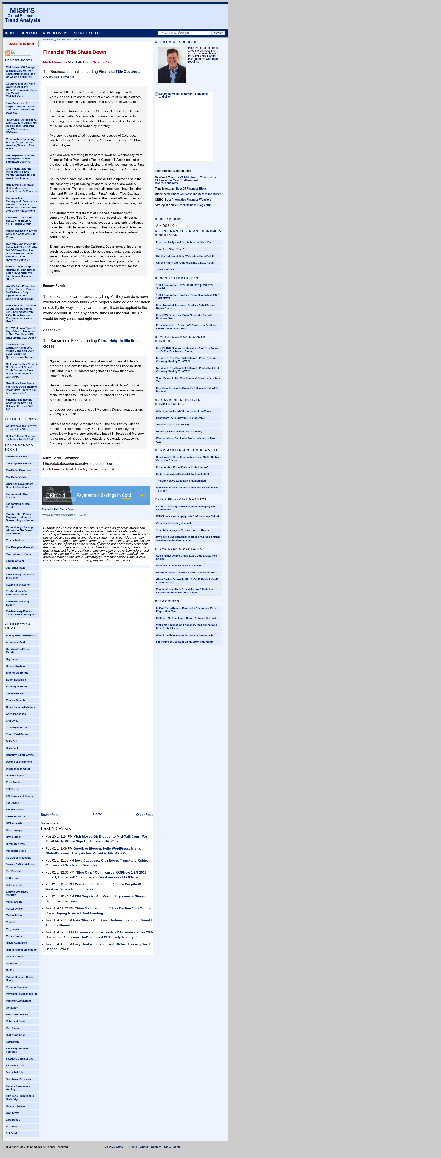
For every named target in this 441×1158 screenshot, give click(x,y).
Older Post (144, 814)
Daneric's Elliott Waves (20, 754)
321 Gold (11, 1133)
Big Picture (12, 659)
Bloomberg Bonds (17, 672)
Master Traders (15, 540)
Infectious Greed (16, 850)
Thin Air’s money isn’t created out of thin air (183, 530)
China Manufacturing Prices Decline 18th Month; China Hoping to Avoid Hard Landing (20, 173)
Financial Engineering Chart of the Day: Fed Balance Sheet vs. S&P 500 (19, 404)
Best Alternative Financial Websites (188, 199)
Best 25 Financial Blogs (191, 188)
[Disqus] (97, 632)
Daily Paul (12, 748)
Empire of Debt (15, 561)
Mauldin (11, 922)
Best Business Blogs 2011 (194, 205)
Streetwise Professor (18, 1079)
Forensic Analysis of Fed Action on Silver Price (184, 242)
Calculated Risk (15, 693)
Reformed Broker (16, 1021)
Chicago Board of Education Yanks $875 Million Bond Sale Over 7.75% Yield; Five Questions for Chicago (20, 351)
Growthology (14, 830)
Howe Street (13, 837)
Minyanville (13, 929)
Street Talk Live (15, 1072)
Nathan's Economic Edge (21, 949)
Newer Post (50, 814)
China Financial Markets (20, 707)
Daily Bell (11, 741)
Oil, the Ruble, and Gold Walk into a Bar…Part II (185, 262)
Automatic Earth (16, 642)
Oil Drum (11, 963)
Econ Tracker (14, 782)
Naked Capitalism (16, 942)
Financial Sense (15, 809)
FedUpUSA (12, 803)
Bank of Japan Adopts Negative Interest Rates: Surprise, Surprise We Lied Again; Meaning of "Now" (20, 273)
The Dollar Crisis (16, 477)
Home (10, 33)
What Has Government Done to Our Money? (19, 485)
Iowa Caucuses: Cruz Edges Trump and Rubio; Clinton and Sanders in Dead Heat (21, 108)
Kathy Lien (12, 878)
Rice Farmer (13, 1028)
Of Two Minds (14, 956)
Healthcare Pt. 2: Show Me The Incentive (180, 418)
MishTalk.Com (79, 62)
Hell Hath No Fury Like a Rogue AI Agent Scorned (186, 618)
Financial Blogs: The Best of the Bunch (196, 194)
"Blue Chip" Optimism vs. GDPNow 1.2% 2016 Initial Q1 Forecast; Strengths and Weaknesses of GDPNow (21, 126)
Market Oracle (14, 908)
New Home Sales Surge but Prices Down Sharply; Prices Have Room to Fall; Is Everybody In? (21, 388)
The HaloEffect (165, 269)
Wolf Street (12, 1113)
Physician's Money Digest (21, 993)
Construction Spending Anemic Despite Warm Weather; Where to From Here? (20, 144)
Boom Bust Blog (16, 679)
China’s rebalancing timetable (174, 523)
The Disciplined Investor (20, 547)
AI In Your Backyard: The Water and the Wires (183, 411)
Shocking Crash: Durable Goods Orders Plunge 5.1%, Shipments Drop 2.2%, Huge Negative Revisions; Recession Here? (21, 313)
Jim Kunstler (13, 871)
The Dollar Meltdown (18, 470)
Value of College (15, 1106)
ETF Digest (12, 789)
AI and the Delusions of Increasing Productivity (184, 635)
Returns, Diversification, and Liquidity (179, 431)
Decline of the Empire (19, 761)
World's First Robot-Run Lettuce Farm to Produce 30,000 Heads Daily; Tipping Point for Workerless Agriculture (21, 292)
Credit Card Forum (17, 734)
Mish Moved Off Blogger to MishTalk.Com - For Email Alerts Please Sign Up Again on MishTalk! (20, 72)
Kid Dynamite (14, 885)
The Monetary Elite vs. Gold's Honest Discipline (21, 613)
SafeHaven (12, 1041)
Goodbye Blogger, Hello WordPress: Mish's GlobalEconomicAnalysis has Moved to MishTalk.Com (21, 90)
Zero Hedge (13, 1119)
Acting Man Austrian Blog (21, 635)
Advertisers (56, 33)
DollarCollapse (15, 775)
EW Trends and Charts (19, 796)
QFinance (12, 1007)
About (144, 1147)
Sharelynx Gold (15, 1065)
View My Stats (114, 1147)
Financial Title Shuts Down (74, 52)
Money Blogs (14, 936)
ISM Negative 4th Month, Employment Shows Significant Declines (20, 158)
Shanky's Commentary (19, 1058)
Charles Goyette (15, 700)
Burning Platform (16, 686)
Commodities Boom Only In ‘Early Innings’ (182, 467)
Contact (29, 33)
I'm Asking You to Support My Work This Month (185, 641)
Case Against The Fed (19, 463)
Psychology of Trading (19, 554)
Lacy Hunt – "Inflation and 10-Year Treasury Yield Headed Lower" (19, 220)
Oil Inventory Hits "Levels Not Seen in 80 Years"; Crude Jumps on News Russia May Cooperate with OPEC (21, 370)
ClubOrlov (12, 720)
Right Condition (15, 1035)
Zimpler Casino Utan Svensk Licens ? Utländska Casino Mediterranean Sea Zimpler (185, 591)
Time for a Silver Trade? (170, 249)
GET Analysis (14, 823)
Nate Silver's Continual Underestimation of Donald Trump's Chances (21, 188)
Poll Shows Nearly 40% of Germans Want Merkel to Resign (21, 233)
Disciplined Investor (18, 768)
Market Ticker (14, 915)
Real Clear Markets (17, 1014)
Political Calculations (18, 1000)
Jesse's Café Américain (20, 864)
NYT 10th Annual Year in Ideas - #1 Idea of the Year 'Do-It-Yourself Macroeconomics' (186, 180)
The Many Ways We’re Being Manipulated (181, 480)
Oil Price (11, 970)
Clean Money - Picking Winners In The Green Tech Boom (19, 530)
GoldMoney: (13, 426)
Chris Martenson (16, 714)
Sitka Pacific (87, 33)
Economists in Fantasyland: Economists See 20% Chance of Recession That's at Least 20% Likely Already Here (21, 204)
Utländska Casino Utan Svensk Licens (179, 565)
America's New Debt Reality (172, 424)
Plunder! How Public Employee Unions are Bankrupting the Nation (20, 517)
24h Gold (11, 1126)
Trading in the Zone (18, 584)
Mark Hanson (14, 901)
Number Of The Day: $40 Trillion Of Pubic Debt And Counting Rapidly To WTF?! (187, 360)
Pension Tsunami (16, 987)
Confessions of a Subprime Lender (16, 593)
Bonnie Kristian (15, 666)
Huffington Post (15, 843)
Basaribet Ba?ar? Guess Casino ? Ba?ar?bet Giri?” (187, 572)
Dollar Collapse (15, 436)
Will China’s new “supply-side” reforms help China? (187, 516)
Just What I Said (15, 567)
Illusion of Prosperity (18, 857)
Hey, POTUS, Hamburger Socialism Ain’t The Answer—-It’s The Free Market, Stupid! (188, 350)
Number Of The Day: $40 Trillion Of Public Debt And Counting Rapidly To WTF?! (187, 370)
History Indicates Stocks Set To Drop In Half (182, 474)
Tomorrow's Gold (16, 456)
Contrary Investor (16, 727)
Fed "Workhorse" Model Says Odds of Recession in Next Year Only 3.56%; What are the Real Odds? (21, 333)
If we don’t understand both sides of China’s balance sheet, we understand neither (188, 538)
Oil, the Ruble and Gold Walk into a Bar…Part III (185, 256)
